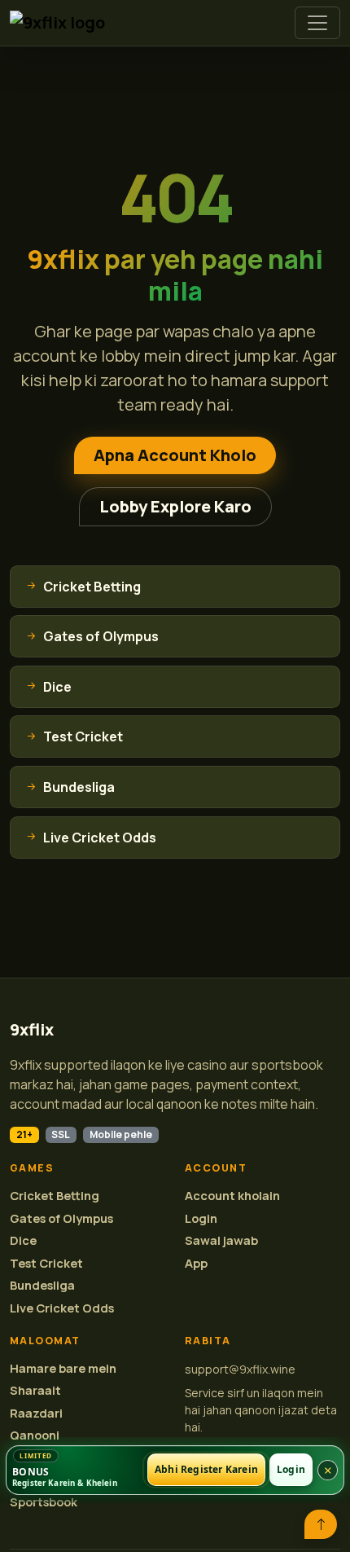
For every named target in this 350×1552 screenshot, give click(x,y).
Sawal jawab (221, 1240)
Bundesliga (42, 1285)
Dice (23, 1240)
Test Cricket (46, 1263)
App (196, 1263)
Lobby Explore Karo (175, 506)
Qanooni (34, 1435)
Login (201, 1218)
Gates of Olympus (61, 1218)
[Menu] (317, 23)
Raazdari (36, 1413)
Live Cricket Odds (62, 1308)
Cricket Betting (54, 1195)
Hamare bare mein (63, 1368)
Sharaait (35, 1390)
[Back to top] (320, 1524)
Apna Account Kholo (175, 455)
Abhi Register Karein (206, 1470)
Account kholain (232, 1195)
